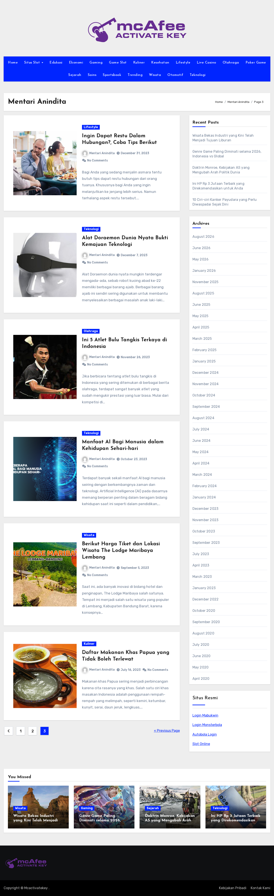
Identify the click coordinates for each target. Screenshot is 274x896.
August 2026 (203, 237)
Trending (135, 75)
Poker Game (256, 62)
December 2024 (205, 373)
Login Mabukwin (205, 715)
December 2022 (205, 599)
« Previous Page (167, 731)
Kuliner (139, 62)
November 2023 (205, 520)
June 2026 (201, 248)
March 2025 (202, 339)
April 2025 (200, 327)
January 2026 (204, 271)
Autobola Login (204, 734)
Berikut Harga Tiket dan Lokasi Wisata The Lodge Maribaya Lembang (121, 550)
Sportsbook (112, 75)
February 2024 (204, 486)
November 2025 (205, 282)
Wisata (155, 75)
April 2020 (201, 679)
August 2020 (203, 633)
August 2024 (203, 418)
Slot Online (201, 744)
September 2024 (206, 407)
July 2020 (200, 645)
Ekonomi (76, 62)
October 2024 (203, 395)
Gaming (96, 62)
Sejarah (74, 75)
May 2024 (200, 452)
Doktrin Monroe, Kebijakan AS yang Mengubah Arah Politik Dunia (170, 820)
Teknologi (198, 75)
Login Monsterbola (207, 725)
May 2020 (200, 667)
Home (13, 62)
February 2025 (204, 350)
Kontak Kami (260, 888)
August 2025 (203, 293)
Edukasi (56, 62)
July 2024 (200, 429)
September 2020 (206, 622)
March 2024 (202, 475)
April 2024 (201, 463)
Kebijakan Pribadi (232, 888)
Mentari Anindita (102, 153)
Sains (92, 75)
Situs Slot (32, 62)
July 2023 (200, 554)
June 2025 (201, 305)
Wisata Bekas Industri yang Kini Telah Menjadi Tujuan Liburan (35, 820)
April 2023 (200, 565)
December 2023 (205, 509)
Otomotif (175, 75)
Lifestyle (183, 62)
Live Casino (206, 62)
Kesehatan (160, 62)
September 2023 (206, 543)
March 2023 (202, 577)
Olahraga (231, 62)
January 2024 (204, 497)
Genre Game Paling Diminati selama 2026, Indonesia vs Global (100, 820)
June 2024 (201, 441)
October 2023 (203, 531)
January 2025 (204, 361)
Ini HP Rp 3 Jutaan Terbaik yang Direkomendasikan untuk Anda (236, 820)
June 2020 (201, 656)
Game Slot (118, 62)
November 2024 (205, 384)
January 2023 (204, 588)
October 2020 (203, 611)
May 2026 (200, 259)
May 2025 (200, 316)
